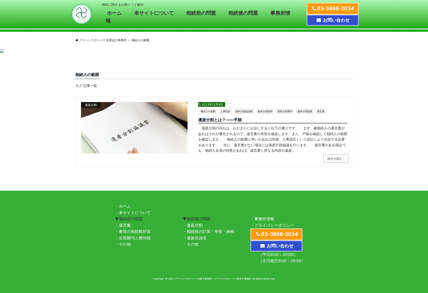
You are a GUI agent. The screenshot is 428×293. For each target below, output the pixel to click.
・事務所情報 (262, 218)
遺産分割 (91, 105)
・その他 (123, 244)
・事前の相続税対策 (133, 231)
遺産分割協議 (304, 111)
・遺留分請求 (195, 237)
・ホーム (123, 206)
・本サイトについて (133, 212)
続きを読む (334, 158)
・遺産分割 (193, 225)
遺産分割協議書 (244, 111)
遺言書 (320, 111)
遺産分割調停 (265, 111)
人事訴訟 (225, 111)
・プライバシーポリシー (272, 225)
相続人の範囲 (208, 111)
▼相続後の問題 (197, 218)
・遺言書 (123, 225)
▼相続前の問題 (129, 218)
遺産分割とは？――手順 (220, 119)
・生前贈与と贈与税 (133, 237)
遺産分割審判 (284, 111)
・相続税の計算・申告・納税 (208, 231)
